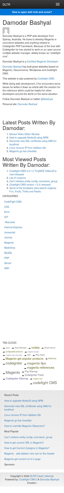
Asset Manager (21, 348)
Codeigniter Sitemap (17, 378)
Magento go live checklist (23, 151)
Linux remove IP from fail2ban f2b (27, 147)
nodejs (35, 347)
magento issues (33, 352)
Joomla (8, 237)
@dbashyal (47, 99)
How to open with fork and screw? (32, 12)
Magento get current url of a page (22, 459)
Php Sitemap (31, 371)
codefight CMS (45, 382)
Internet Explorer (13, 227)
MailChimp (52, 358)
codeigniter (14, 362)
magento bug (37, 379)
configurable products (14, 351)
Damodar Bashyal (12, 66)
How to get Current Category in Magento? (26, 448)
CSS (6, 206)
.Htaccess (9, 222)
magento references (40, 367)
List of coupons (17, 177)
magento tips (36, 363)
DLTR (6, 4)
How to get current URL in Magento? (24, 442)
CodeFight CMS (13, 201)
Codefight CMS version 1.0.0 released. (30, 184)
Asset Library (49, 347)
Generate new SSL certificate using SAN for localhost (27, 407)
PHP (6, 258)
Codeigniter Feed (34, 375)
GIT (6, 217)
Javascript (9, 232)
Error (7, 212)
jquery (8, 348)
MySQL (8, 252)
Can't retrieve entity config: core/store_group (33, 181)
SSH (6, 268)
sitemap (49, 476)
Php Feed (40, 354)
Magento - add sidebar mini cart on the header (29, 453)
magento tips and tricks (14, 355)
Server (7, 263)
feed (40, 476)
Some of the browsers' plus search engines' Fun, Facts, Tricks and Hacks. (32, 189)
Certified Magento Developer (42, 61)
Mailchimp (9, 247)
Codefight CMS (46, 78)
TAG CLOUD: (10, 342)
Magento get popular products (25, 358)
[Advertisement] (32, 308)
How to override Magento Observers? (24, 426)
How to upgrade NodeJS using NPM (28, 137)
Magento (9, 242)
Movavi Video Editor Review (24, 134)
